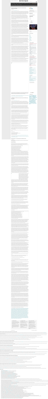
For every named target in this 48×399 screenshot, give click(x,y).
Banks (33, 95)
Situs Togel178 (5, 367)
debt (30, 97)
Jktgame (18, 395)
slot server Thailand (7, 358)
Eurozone (35, 98)
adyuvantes (19, 95)
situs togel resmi (17, 381)
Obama (30, 101)
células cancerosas (20, 136)
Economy (14, 3)
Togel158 (3, 372)
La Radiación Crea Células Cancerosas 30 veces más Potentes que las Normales (19, 98)
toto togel (12, 347)
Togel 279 (4, 371)
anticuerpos (21, 95)
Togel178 (1, 368)
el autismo (23, 95)
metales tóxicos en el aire (18, 316)
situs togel (16, 376)
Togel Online (21, 365)
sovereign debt (30, 102)
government (30, 100)
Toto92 (12, 382)
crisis (35, 96)
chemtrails (27, 309)
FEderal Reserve (30, 99)
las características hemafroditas (21, 314)
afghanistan (30, 95)
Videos (29, 3)
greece (33, 100)
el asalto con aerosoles (15, 310)
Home (11, 3)
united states (34, 103)
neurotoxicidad (21, 316)
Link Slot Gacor (8, 346)
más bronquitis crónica (25, 315)
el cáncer (25, 95)
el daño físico (22, 310)
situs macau (16, 380)
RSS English (15, 4)
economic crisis (32, 97)
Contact (12, 4)
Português (20, 4)
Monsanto (32, 101)
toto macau (11, 344)
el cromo (20, 310)
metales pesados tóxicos (13, 316)
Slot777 (26, 354)
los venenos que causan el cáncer (20, 315)
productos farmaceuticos (26, 136)
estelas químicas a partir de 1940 (19, 311)
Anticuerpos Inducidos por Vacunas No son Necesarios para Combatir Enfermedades (18, 8)
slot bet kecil (17, 357)
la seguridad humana (16, 314)
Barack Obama (35, 95)
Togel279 (7, 391)
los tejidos (16, 315)
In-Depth (22, 3)
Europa (22, 311)
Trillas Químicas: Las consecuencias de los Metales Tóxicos (18, 138)
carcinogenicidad (22, 309)
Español (18, 4)
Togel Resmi (5, 397)
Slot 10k (19, 356)
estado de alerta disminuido (13, 311)
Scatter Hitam (11, 348)
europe (30, 98)
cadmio (19, 309)
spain (32, 102)
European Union (32, 98)
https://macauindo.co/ (3, 373)
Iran (35, 100)
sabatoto (13, 366)
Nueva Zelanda (24, 316)
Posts (33, 3)
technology (34, 102)
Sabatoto (4, 387)
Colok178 (6, 378)
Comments (36, 3)
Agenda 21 (32, 95)
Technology (19, 3)
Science (16, 3)
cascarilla (25, 309)
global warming (34, 99)
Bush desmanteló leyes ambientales (16, 309)
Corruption (25, 3)
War (27, 3)
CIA (33, 95)
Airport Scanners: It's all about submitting (32, 78)
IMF (34, 100)
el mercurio (28, 95)
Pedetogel (15, 385)
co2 (31, 96)
